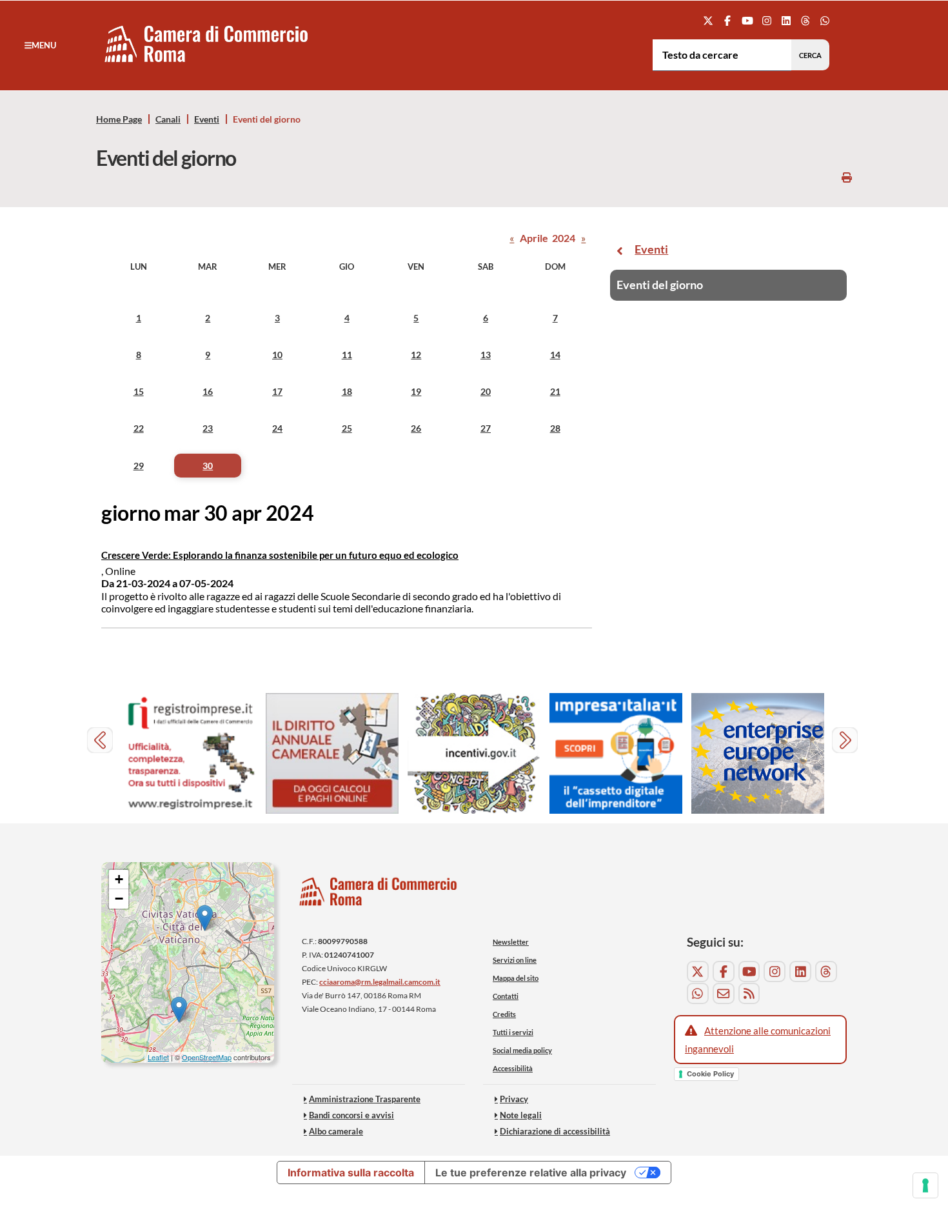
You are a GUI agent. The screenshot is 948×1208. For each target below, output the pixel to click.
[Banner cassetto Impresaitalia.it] (616, 753)
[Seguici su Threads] (806, 20)
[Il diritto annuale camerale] (332, 753)
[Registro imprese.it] (190, 753)
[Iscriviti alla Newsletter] (724, 994)
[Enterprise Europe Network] (758, 753)
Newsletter (511, 942)
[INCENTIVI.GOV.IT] (474, 753)
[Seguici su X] (708, 20)
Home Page (119, 119)
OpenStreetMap (207, 1057)
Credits (504, 1014)
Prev (101, 741)
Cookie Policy (710, 1073)
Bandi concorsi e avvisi (351, 1115)
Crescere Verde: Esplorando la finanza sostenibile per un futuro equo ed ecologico (280, 555)
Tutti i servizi (513, 1032)
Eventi (206, 119)
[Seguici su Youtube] (747, 20)
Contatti (505, 996)
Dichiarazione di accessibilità (555, 1131)
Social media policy (522, 1050)
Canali (168, 119)
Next (846, 741)
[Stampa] (847, 177)
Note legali (521, 1115)
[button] (40, 45)
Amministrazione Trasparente (364, 1099)
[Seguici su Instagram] (766, 20)
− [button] (119, 899)
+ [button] (119, 879)
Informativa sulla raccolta (351, 1172)
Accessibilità (513, 1068)
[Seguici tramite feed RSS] (749, 994)
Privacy (514, 1099)
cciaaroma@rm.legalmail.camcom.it (379, 982)
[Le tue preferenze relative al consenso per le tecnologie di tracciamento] (925, 1185)
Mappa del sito (515, 978)
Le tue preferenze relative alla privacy (530, 1172)
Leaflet (158, 1057)
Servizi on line (515, 960)
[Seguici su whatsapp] (825, 20)
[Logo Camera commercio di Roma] (378, 895)
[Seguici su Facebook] (727, 20)
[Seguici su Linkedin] (786, 20)
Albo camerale (336, 1131)
